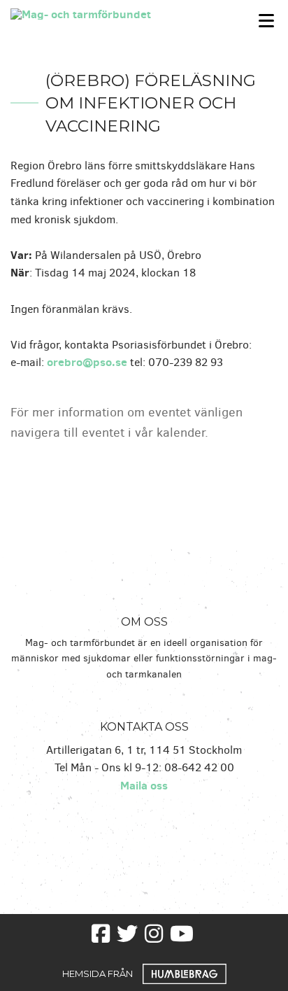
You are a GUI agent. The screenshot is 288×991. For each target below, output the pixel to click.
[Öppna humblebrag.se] (184, 972)
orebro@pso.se (87, 362)
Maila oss (144, 785)
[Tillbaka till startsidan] (108, 12)
